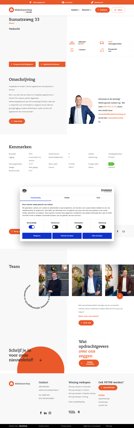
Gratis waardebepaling (77, 402)
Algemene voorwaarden (92, 426)
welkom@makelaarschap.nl (49, 390)
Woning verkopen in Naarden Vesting (82, 393)
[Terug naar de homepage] (20, 10)
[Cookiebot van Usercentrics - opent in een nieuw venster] (102, 190)
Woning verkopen (79, 382)
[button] (120, 296)
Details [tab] (67, 198)
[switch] (55, 227)
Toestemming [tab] (36, 198)
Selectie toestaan (67, 236)
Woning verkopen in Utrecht (79, 390)
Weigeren (37, 236)
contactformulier (115, 118)
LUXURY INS (102, 405)
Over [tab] (98, 198)
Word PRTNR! (109, 387)
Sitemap (109, 426)
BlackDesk (23, 426)
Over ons (87, 323)
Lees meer (18, 121)
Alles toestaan (97, 236)
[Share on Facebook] (116, 231)
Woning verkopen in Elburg (78, 397)
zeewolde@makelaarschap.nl (112, 114)
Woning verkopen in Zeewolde (79, 387)
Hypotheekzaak (104, 399)
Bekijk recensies (90, 363)
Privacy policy (66, 426)
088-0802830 (44, 387)
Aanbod (74, 10)
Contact (103, 10)
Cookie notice (44, 426)
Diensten (86, 10)
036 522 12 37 (109, 107)
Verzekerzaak (103, 402)
